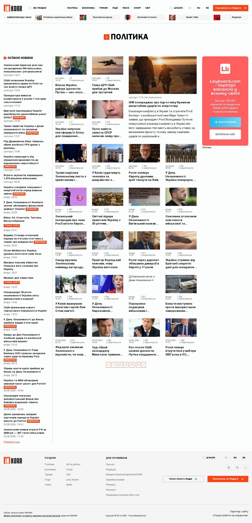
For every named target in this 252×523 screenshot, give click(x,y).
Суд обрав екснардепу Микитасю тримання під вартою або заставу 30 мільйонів (107, 351)
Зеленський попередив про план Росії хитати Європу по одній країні (70, 220)
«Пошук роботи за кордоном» (230, 515)
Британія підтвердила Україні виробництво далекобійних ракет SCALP (25, 114)
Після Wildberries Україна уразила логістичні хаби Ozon (22, 252)
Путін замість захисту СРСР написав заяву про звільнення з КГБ (105, 133)
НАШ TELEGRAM (227, 122)
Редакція (111, 470)
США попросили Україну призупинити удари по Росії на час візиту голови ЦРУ (23, 84)
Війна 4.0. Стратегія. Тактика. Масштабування (23, 222)
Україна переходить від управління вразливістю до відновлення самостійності (21, 162)
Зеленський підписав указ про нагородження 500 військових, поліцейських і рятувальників (23, 68)
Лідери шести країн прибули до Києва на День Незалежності (24, 370)
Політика (72, 8)
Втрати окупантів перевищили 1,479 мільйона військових (23, 177)
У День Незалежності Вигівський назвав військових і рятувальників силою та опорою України (144, 220)
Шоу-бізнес (72, 480)
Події (115, 8)
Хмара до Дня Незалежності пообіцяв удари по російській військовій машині (22, 338)
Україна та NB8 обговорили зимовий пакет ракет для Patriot (25, 384)
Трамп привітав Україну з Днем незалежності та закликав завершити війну (24, 129)
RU (198, 8)
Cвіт (147, 8)
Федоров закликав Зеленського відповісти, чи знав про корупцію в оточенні (69, 351)
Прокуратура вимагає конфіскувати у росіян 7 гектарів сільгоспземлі (25, 99)
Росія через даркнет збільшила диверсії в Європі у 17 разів (144, 264)
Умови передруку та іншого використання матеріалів (32, 516)
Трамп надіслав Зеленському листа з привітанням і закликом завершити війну (70, 177)
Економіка (88, 8)
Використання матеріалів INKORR (124, 475)
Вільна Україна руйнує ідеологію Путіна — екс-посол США (69, 89)
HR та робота (73, 465)
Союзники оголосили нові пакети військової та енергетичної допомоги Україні (180, 220)
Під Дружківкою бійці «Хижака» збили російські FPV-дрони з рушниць (24, 145)
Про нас (110, 465)
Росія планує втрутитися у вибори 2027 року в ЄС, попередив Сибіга (180, 351)
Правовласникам (115, 480)
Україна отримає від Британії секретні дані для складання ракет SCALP (180, 264)
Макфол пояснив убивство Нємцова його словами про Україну (21, 266)
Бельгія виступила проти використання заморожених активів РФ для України (180, 308)
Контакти (111, 490)
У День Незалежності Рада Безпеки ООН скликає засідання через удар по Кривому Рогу (24, 355)
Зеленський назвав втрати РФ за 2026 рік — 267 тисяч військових (25, 431)
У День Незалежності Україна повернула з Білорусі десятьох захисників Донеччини (180, 177)
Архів (69, 485)
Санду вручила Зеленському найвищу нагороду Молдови (69, 264)
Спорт (137, 8)
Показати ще (12, 442)
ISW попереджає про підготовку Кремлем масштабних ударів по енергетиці (159, 104)
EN (207, 8)
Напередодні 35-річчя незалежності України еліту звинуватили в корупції (21, 295)
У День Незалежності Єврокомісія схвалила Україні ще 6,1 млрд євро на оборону (106, 308)
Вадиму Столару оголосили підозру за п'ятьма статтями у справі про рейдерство (25, 238)
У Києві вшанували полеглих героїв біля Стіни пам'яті (70, 307)
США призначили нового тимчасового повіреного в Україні (25, 309)
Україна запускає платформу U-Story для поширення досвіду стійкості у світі (69, 133)
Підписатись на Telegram (225, 479)
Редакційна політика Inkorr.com (122, 495)
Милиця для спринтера (18, 280)
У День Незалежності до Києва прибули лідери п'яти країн (24, 323)
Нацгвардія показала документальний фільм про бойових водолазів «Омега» (21, 401)
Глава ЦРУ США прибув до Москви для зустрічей (105, 89)
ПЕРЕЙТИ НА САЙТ (225, 134)
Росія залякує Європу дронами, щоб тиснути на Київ (143, 176)
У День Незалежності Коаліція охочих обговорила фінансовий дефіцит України (23, 205)
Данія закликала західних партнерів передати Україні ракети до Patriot (21, 417)
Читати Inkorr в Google (180, 479)
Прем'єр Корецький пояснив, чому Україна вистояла (106, 264)
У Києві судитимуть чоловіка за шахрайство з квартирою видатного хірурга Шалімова (106, 177)
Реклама (110, 485)
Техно (125, 8)
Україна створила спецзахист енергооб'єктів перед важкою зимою (23, 190)
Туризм (103, 8)
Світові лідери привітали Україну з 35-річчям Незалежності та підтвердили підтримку (106, 220)
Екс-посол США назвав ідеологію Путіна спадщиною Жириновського (142, 351)
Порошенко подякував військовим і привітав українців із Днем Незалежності (144, 308)
